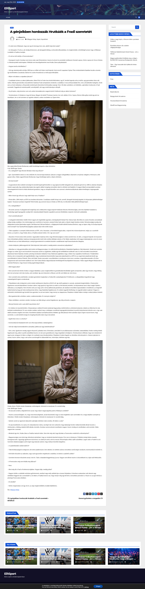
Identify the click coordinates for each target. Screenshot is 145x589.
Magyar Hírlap (15, 489)
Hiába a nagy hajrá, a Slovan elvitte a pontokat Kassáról (20, 526)
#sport (38, 39)
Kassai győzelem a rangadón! (90, 498)
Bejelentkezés (114, 92)
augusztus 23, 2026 (15, 562)
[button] (136, 17)
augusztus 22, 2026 (49, 562)
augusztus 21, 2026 (83, 562)
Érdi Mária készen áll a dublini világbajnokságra (53, 526)
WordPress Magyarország (118, 105)
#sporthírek (44, 39)
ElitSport (10, 8)
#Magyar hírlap (31, 39)
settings (86, 587)
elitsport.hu (21, 37)
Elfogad (98, 586)
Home (8, 17)
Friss (12, 27)
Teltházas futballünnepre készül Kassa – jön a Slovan (88, 526)
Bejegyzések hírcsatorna (117, 96)
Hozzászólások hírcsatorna (118, 101)
